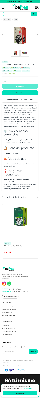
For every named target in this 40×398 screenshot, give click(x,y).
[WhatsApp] (9, 283)
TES (15, 19)
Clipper (4, 62)
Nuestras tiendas (11, 296)
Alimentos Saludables (9, 309)
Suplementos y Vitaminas (10, 307)
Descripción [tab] (12, 100)
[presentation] (35, 197)
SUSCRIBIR (33, 351)
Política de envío (7, 334)
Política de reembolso (9, 331)
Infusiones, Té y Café (8, 315)
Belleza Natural (7, 312)
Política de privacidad (8, 328)
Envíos (20, 366)
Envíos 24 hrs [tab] (27, 100)
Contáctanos (6, 325)
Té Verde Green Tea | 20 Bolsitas (13, 246)
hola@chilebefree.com (15, 289)
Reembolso (13, 366)
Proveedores (5, 337)
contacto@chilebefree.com (20, 292)
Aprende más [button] (28, 388)
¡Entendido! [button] (20, 393)
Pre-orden (20, 93)
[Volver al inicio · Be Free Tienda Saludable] (20, 7)
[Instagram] (4, 283)
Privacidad (6, 366)
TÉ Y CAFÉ (6, 19)
